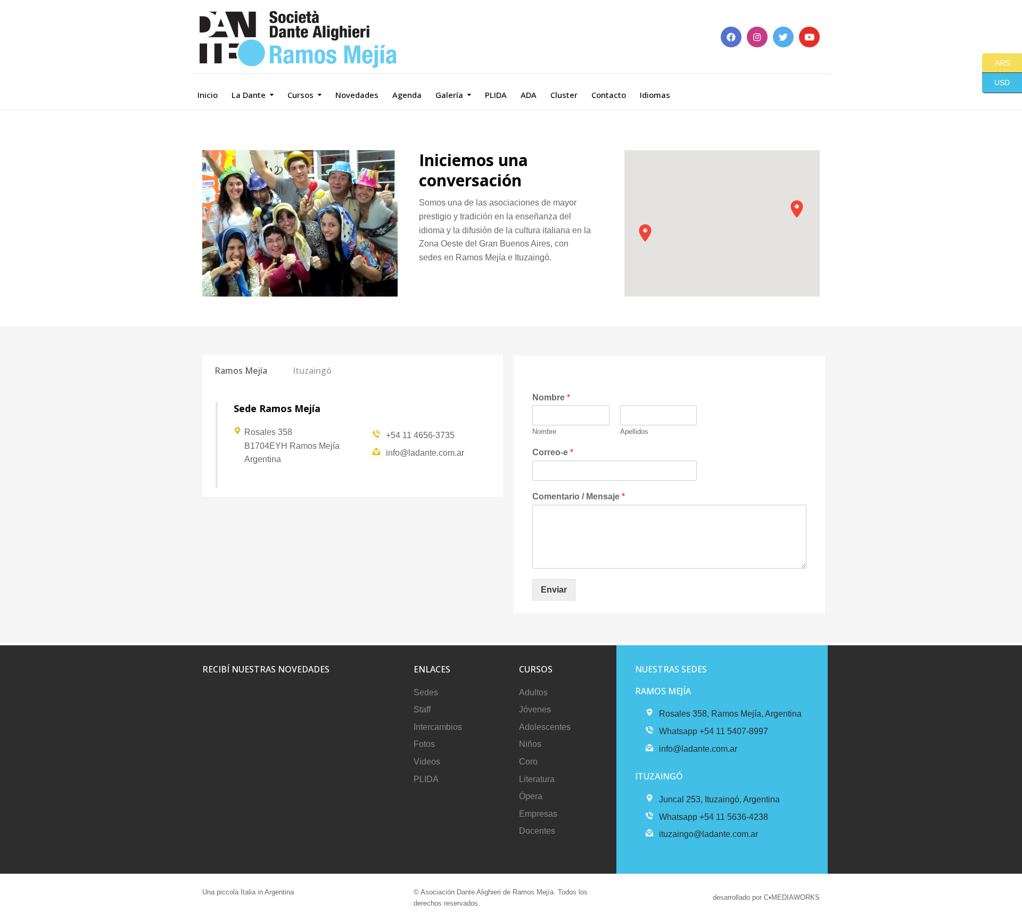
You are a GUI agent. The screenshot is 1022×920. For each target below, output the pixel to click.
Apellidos (634, 432)
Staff (422, 709)
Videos (427, 761)
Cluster (564, 94)
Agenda (407, 94)
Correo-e (552, 452)
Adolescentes (545, 727)
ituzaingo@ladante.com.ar (708, 834)
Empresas (538, 813)
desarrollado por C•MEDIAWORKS (766, 897)
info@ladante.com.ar (425, 452)
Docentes (537, 830)
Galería (449, 94)
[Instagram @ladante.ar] (757, 37)
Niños (530, 744)
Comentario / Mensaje (578, 496)
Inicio (207, 94)
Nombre (551, 397)
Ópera (530, 796)
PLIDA (496, 94)
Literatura (537, 779)
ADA (529, 94)
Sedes (426, 692)
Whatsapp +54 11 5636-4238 (713, 817)
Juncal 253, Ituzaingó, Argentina (719, 799)
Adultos (533, 692)
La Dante (249, 94)
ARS (996, 62)
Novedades (356, 94)
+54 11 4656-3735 (420, 435)
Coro (528, 761)
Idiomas (655, 94)
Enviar (554, 589)
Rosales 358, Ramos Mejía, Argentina (730, 713)
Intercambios (438, 727)
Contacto (608, 94)
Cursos (300, 94)
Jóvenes (535, 709)
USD (996, 82)
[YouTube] (809, 37)
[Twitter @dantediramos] (783, 37)
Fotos (424, 744)
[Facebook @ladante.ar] (731, 37)
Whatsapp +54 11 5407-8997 (713, 731)
